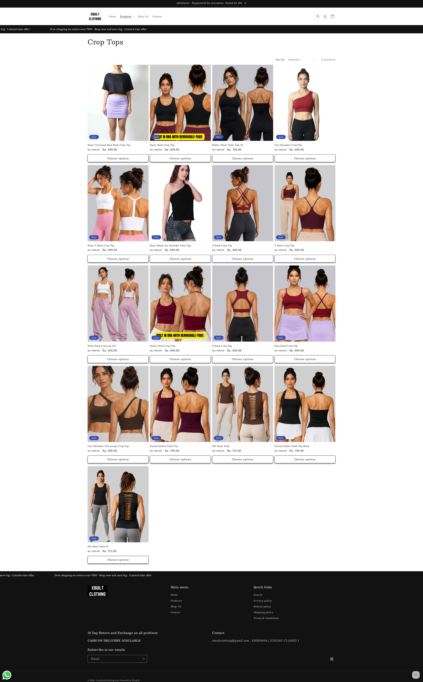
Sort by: (280, 59)
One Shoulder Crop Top (288, 145)
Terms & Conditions (266, 618)
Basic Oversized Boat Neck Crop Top (109, 145)
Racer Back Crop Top (162, 145)
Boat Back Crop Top (286, 345)
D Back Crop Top (222, 345)
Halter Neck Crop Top (162, 345)
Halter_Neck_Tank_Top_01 (227, 145)
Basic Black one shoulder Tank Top (170, 245)
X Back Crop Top (222, 245)
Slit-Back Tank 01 (98, 546)
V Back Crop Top (284, 245)
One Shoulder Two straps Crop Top (108, 446)
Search (258, 595)
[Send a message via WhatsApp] (7, 675)
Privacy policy (263, 601)
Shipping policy (263, 612)
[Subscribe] (143, 659)
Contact (175, 612)
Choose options (118, 158)
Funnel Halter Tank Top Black (292, 446)
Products (176, 601)
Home (174, 595)
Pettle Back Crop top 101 (102, 345)
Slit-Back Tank (221, 446)
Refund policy (262, 606)
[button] (127, 16)
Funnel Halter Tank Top (164, 446)
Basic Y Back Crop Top (101, 245)
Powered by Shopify (130, 680)
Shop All (176, 606)
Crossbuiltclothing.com (107, 680)
